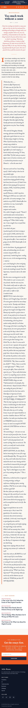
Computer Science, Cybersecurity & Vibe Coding (13, 2)
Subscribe (14, 658)
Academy (4, 679)
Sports (3, 690)
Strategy (4, 688)
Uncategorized (14, 12)
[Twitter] (18, 7)
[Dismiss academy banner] (26, 3)
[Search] (25, 7)
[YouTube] (23, 7)
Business (4, 686)
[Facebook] (16, 7)
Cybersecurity (5, 684)
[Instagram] (20, 7)
